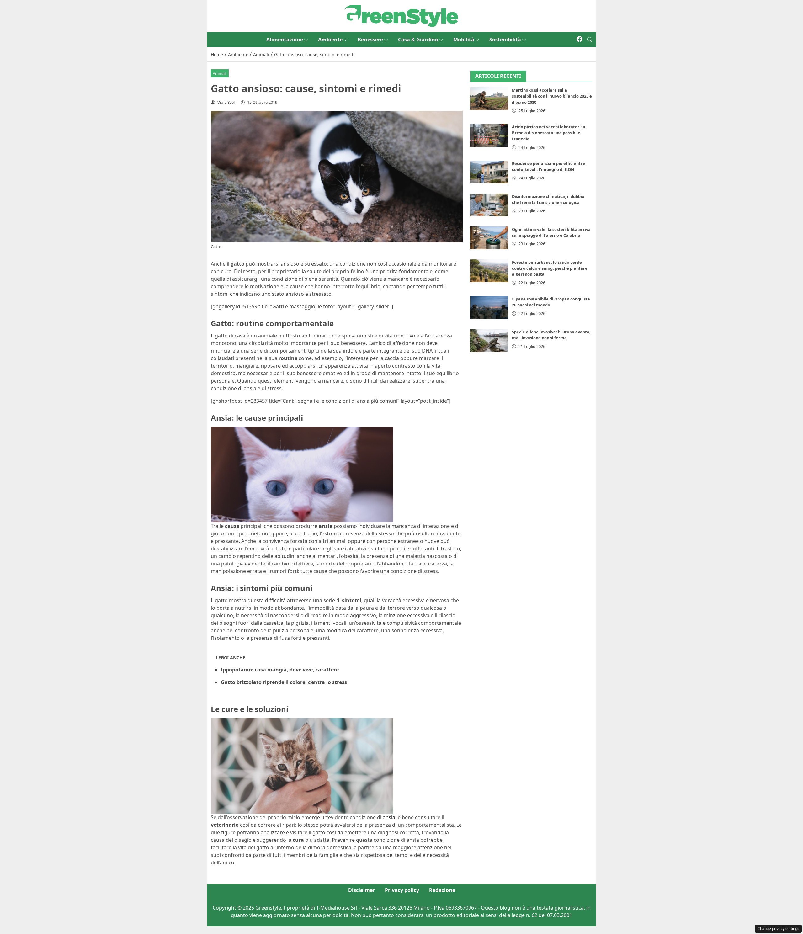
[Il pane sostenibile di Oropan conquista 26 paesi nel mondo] (489, 307)
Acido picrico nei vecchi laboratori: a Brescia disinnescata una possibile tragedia (548, 132)
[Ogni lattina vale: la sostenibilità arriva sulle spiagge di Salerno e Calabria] (489, 237)
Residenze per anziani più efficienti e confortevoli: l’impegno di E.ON (548, 166)
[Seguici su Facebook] (579, 39)
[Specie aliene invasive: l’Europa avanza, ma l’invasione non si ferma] (489, 340)
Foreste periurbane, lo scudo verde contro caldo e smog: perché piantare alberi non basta (550, 268)
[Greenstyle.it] (401, 15)
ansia (389, 817)
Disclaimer (361, 890)
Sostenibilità (505, 39)
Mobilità (463, 39)
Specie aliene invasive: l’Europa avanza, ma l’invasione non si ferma (551, 335)
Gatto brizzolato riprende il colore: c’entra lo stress (284, 682)
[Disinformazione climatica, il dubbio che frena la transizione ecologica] (489, 205)
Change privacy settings (778, 928)
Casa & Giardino (418, 39)
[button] (589, 39)
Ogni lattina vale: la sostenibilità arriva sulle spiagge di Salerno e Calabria (551, 232)
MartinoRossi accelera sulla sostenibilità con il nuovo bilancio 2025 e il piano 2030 (552, 96)
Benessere (370, 39)
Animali (219, 73)
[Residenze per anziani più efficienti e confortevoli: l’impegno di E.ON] (489, 172)
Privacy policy (402, 890)
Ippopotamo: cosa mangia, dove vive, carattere (280, 669)
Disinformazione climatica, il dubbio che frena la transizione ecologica (548, 199)
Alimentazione (284, 39)
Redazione (442, 890)
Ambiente (330, 39)
